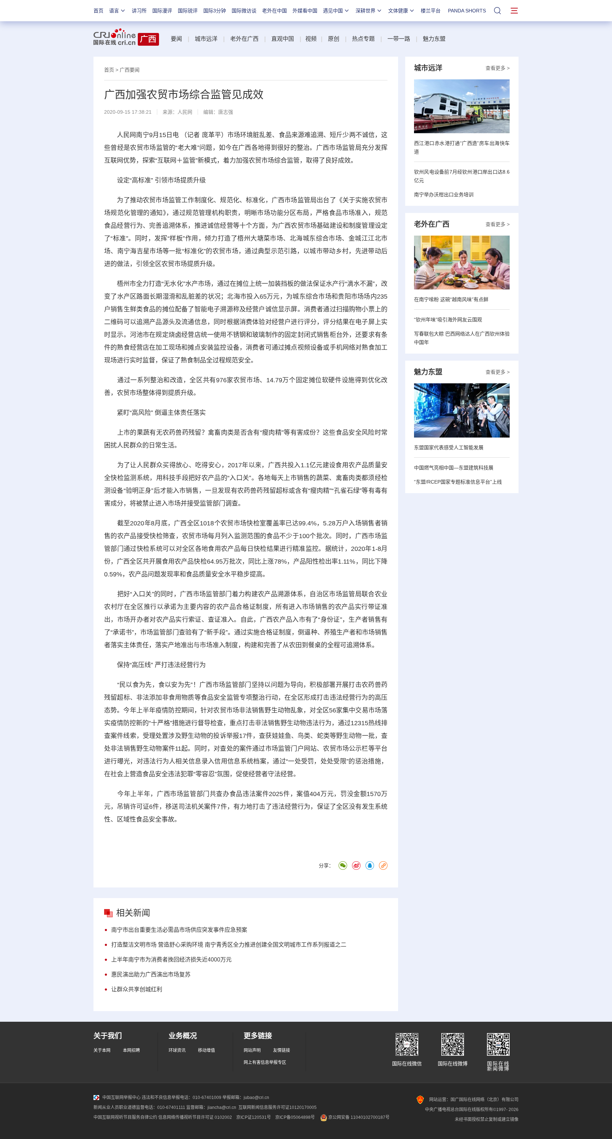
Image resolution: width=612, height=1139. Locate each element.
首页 (98, 10)
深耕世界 (365, 10)
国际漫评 (162, 10)
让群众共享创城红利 (136, 989)
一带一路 (398, 39)
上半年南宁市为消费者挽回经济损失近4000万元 (171, 960)
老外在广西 (244, 39)
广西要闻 (130, 70)
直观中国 (282, 39)
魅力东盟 (434, 39)
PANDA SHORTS (467, 10)
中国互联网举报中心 (121, 1097)
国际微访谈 (244, 10)
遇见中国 (333, 10)
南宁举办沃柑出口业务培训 (444, 194)
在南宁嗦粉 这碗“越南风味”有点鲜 (451, 299)
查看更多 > (498, 68)
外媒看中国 (305, 10)
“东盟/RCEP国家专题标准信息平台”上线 (458, 482)
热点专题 (363, 39)
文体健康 (398, 10)
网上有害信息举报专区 (265, 1062)
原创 (333, 39)
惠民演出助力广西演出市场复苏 (151, 974)
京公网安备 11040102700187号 (358, 1117)
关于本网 (102, 1050)
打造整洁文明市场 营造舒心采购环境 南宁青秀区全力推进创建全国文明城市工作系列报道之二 (228, 945)
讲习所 (139, 10)
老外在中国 (274, 10)
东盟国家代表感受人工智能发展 (448, 447)
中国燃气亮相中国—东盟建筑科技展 (453, 467)
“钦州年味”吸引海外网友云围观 (448, 319)
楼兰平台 (431, 10)
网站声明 (252, 1050)
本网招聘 (131, 1050)
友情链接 (281, 1050)
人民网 (184, 112)
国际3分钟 (214, 10)
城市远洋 (206, 39)
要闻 (176, 39)
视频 (311, 39)
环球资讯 (177, 1050)
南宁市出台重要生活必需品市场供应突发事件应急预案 (179, 930)
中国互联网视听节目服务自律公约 (125, 1117)
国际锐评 (188, 10)
